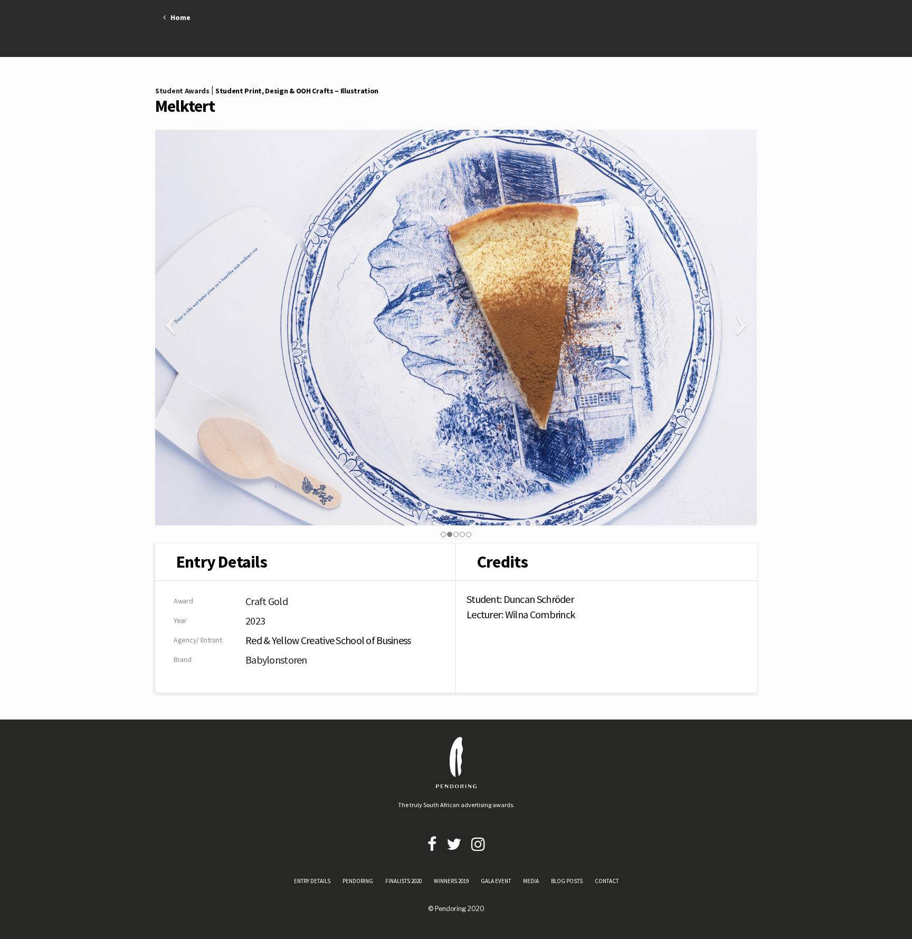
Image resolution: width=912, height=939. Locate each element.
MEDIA (531, 881)
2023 (255, 620)
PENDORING (358, 881)
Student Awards (182, 90)
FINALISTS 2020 (403, 881)
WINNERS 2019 (451, 881)
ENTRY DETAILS (312, 881)
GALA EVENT (496, 881)
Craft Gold (266, 601)
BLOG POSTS (567, 881)
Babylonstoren (276, 659)
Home (178, 17)
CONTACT (607, 881)
